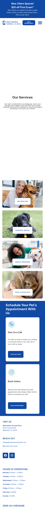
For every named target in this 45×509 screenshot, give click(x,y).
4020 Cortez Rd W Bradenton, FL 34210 (12, 428)
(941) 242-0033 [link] (11, 446)
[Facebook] (5, 455)
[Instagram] (12, 455)
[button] (40, 22)
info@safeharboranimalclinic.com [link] (14, 442)
